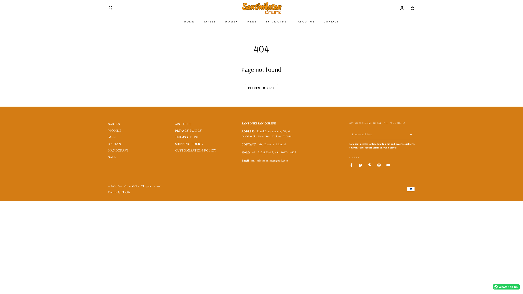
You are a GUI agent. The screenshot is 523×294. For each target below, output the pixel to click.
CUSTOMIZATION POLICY (195, 151)
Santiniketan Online (128, 186)
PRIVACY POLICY (188, 131)
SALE (112, 157)
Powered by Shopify (119, 192)
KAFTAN (114, 144)
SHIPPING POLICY (189, 144)
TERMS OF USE (187, 137)
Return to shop (261, 88)
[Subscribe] (412, 134)
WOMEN (114, 131)
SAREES (114, 124)
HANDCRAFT (118, 151)
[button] (110, 7)
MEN (112, 137)
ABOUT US (183, 124)
